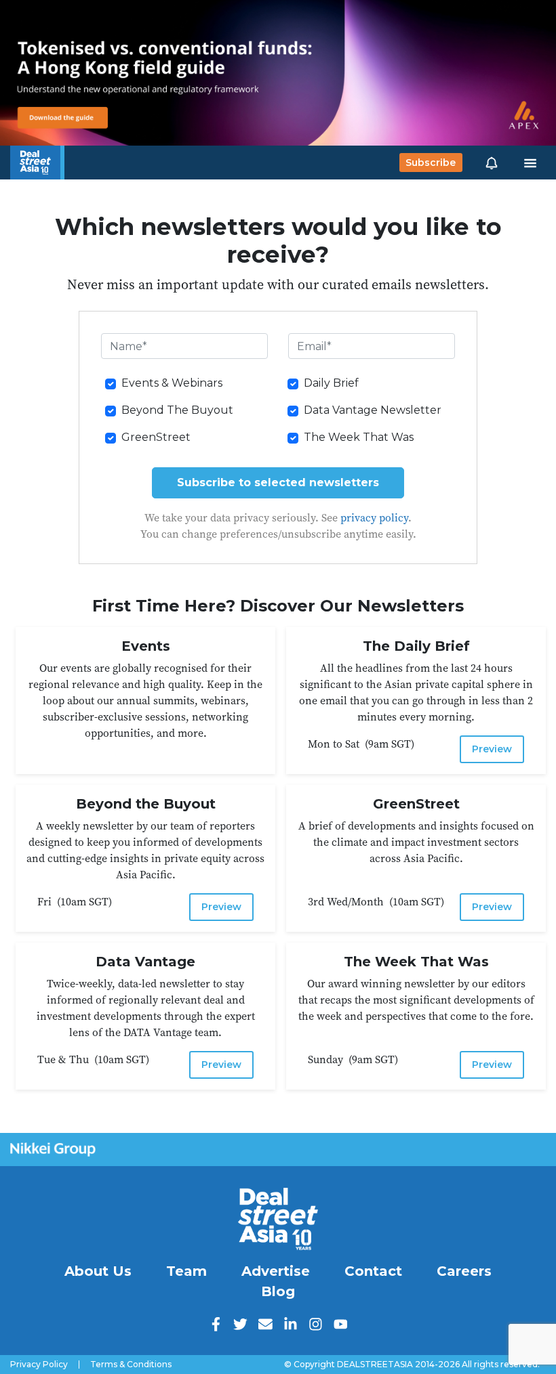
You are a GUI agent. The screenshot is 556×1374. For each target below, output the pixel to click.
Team (186, 1271)
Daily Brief (331, 383)
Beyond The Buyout (177, 410)
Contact (373, 1271)
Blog (278, 1291)
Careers (464, 1271)
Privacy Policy (39, 1364)
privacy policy (374, 517)
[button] (491, 162)
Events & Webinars (171, 383)
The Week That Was (359, 437)
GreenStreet (156, 437)
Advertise (275, 1271)
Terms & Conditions (131, 1364)
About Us (98, 1271)
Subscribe (430, 162)
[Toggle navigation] (530, 162)
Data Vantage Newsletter (372, 410)
